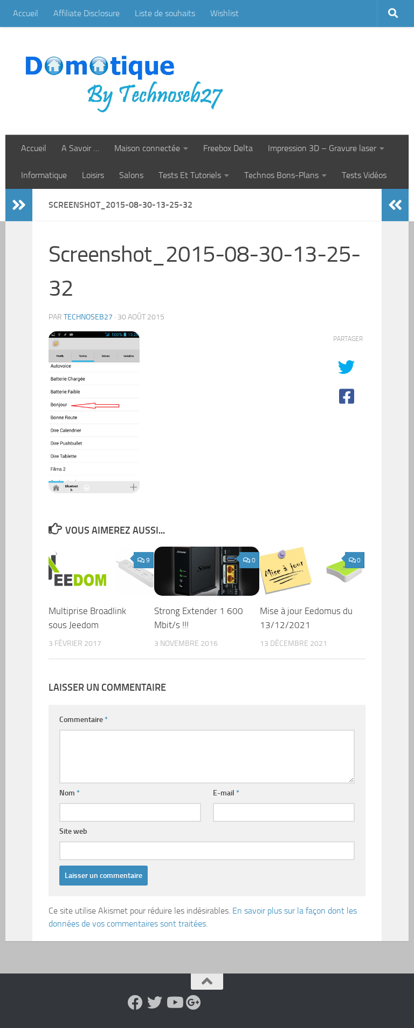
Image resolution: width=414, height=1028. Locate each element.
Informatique (44, 175)
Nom (69, 793)
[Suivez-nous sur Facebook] (135, 1002)
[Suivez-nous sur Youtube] (174, 1002)
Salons (131, 175)
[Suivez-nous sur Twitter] (154, 1002)
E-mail (226, 793)
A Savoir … (80, 148)
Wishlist (224, 13)
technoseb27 (88, 317)
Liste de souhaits (165, 13)
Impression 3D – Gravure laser (322, 148)
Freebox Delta (228, 148)
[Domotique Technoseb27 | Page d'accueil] (127, 81)
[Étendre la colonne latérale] (18, 205)
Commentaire (83, 719)
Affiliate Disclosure (86, 13)
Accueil (25, 13)
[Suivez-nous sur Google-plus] (193, 1002)
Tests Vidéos (364, 175)
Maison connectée (147, 148)
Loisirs (93, 175)
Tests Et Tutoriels (189, 175)
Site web (73, 831)
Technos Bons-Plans (281, 175)
